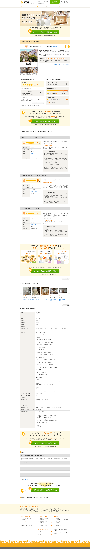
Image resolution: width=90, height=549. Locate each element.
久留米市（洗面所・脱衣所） (43, 499)
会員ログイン (24, 519)
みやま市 (35, 191)
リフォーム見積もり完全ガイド (27, 526)
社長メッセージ (58, 521)
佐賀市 (35, 153)
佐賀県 (32, 153)
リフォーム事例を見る (65, 64)
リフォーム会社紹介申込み (27, 518)
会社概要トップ (58, 518)
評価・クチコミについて (38, 102)
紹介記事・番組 (58, 525)
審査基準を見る (54, 46)
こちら (26, 479)
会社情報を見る (57, 64)
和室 (32, 149)
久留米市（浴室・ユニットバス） (31, 499)
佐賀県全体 (23, 499)
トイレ (32, 220)
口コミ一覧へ (66, 278)
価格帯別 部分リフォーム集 (27, 525)
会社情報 (57, 522)
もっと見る (66, 305)
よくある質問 (46, 1)
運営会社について (39, 1)
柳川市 (35, 224)
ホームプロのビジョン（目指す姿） (62, 519)
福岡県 (32, 191)
